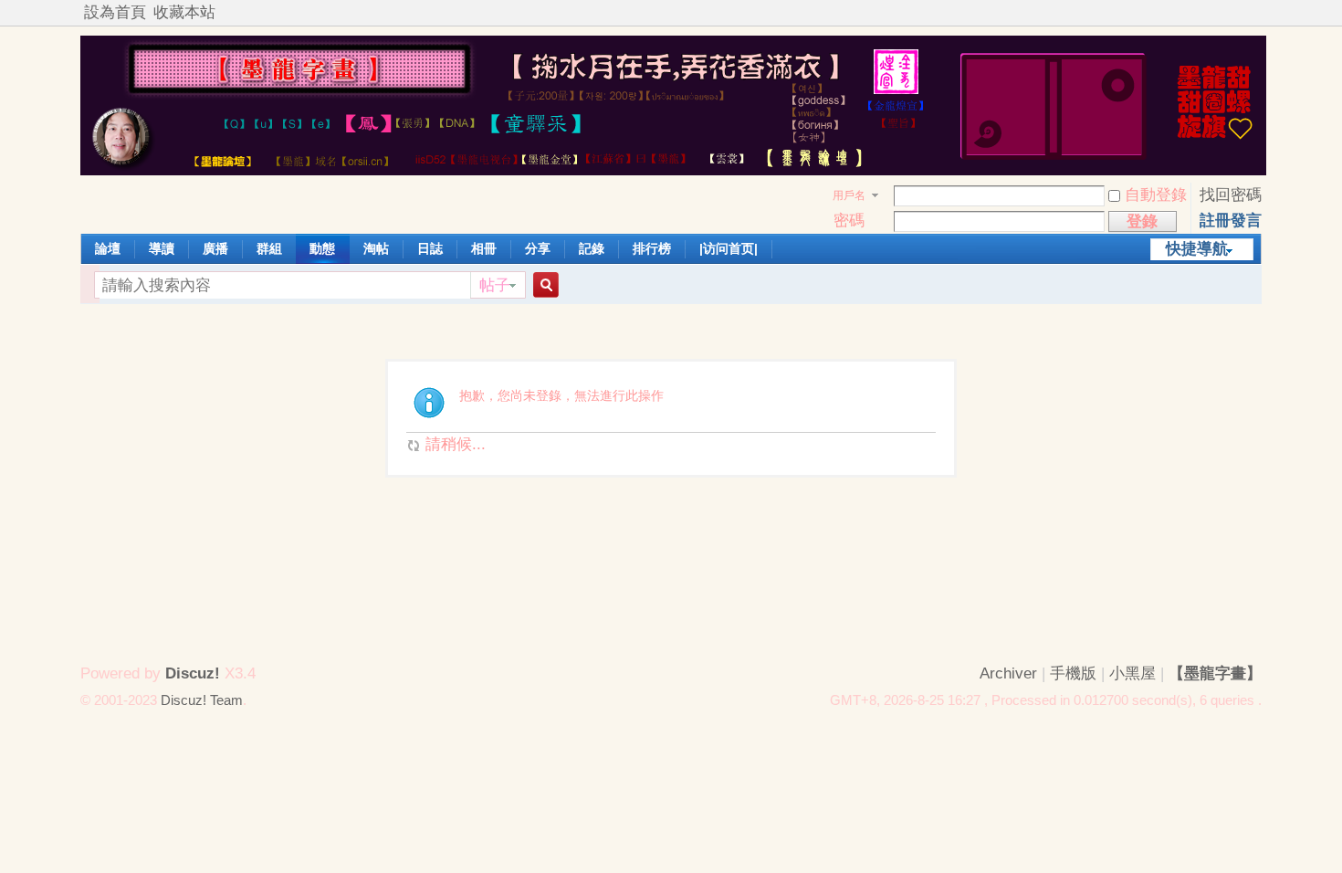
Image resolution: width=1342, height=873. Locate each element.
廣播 (215, 248)
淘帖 (376, 248)
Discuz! (192, 673)
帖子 (494, 285)
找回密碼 (1231, 195)
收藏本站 (184, 12)
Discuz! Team (202, 700)
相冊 (484, 248)
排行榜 (652, 248)
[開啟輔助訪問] (1257, 13)
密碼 (849, 220)
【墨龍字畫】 (1215, 673)
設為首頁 (115, 12)
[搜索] (543, 285)
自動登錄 (1156, 195)
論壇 (108, 248)
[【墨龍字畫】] (673, 170)
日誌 (430, 248)
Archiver (1008, 673)
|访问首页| (728, 248)
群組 (269, 248)
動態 (322, 248)
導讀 (161, 248)
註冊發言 (1231, 220)
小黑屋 (1132, 673)
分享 (537, 248)
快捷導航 (1197, 249)
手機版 (1073, 673)
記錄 (591, 248)
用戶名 (849, 195)
